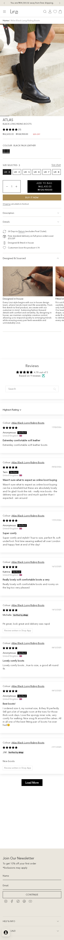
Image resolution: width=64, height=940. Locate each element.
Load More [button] (32, 782)
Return (21, 231)
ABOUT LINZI (9, 931)
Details (6, 222)
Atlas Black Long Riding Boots (27, 422)
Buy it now (32, 197)
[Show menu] (4, 11)
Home (6, 20)
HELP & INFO (9, 921)
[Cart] (60, 11)
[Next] (59, 3)
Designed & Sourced (14, 258)
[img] (10, 427)
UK (7, 172)
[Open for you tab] (6, 932)
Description (8, 213)
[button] (10, 129)
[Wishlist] (55, 11)
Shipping (6, 204)
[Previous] (4, 3)
